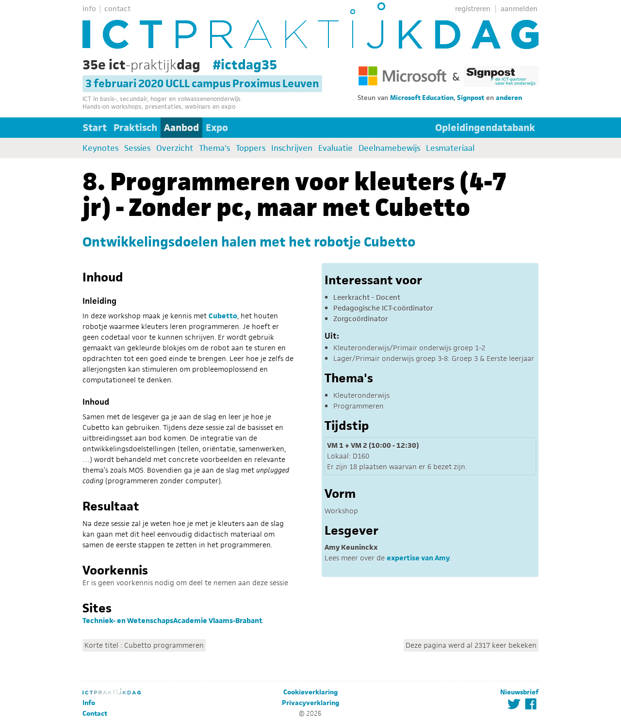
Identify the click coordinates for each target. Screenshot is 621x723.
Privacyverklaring (310, 703)
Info (88, 703)
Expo (217, 127)
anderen (509, 97)
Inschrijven (291, 148)
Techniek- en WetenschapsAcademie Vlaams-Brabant (172, 620)
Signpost (470, 97)
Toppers (250, 148)
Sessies (137, 148)
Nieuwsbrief (519, 692)
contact (117, 8)
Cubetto (223, 315)
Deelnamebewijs (389, 148)
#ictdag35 (245, 64)
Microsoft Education (422, 97)
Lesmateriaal (450, 148)
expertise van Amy (418, 557)
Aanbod (181, 127)
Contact (94, 713)
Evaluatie (335, 148)
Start (95, 127)
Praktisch (135, 127)
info (89, 8)
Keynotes (100, 148)
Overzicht (174, 148)
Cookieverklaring (310, 692)
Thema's (214, 148)
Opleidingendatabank (485, 127)
